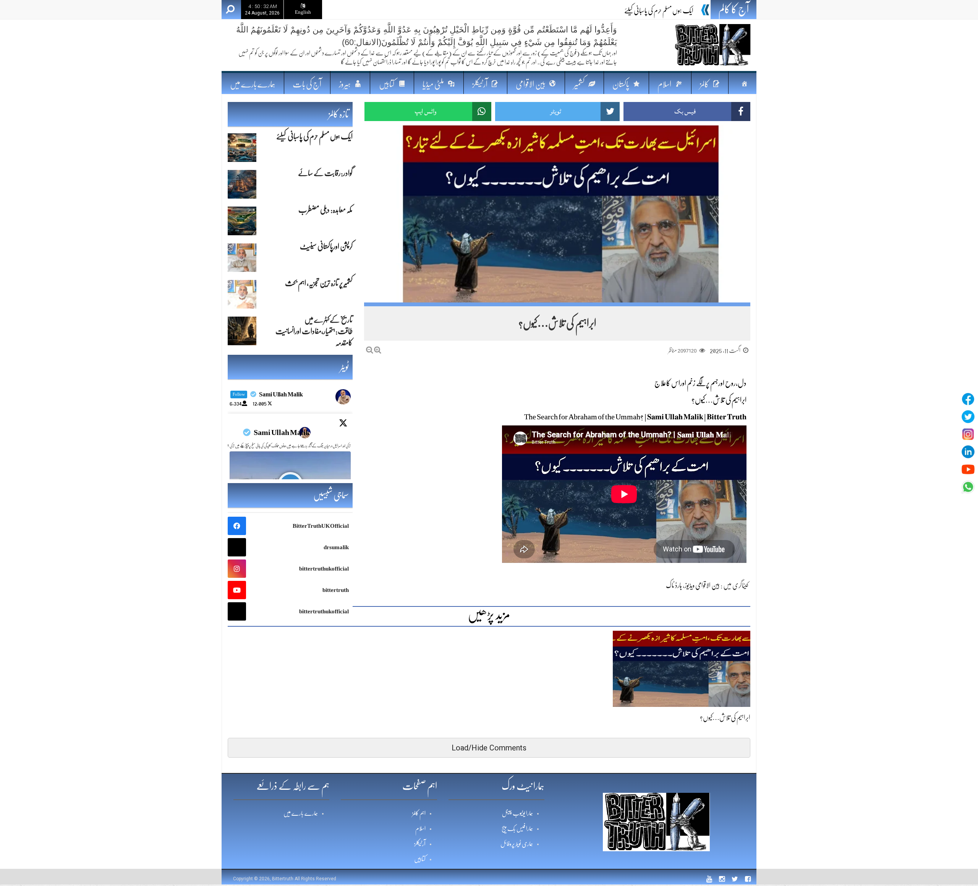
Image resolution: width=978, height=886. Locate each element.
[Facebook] (968, 399)
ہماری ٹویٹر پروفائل (516, 844)
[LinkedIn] (968, 451)
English (303, 12)
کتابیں (420, 859)
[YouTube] (968, 469)
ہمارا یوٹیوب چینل (517, 813)
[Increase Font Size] (377, 350)
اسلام (420, 828)
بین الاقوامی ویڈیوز (702, 585)
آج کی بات (307, 84)
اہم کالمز (419, 813)
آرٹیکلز (420, 844)
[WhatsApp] (968, 487)
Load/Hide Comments (489, 747)
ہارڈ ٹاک (674, 585)
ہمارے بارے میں (252, 84)
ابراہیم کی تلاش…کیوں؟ (725, 718)
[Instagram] (968, 434)
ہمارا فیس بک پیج (517, 828)
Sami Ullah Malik (282, 432)
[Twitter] (968, 416)
